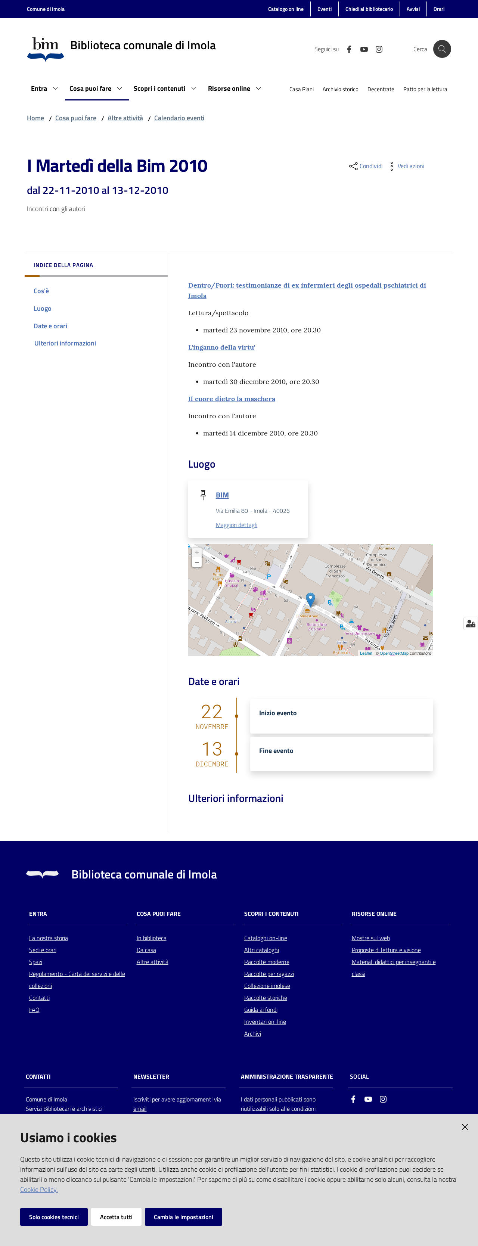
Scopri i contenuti (271, 913)
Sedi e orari (42, 949)
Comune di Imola (46, 9)
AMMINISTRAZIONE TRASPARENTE (287, 1076)
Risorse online (374, 913)
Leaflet (366, 653)
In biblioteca (152, 937)
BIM (222, 494)
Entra (38, 913)
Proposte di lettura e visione (386, 949)
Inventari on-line (265, 1021)
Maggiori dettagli (236, 524)
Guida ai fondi (260, 1009)
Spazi (35, 961)
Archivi (252, 1033)
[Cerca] (442, 49)
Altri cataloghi (261, 949)
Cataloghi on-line (265, 937)
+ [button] (197, 552)
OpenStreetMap (394, 653)
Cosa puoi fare (75, 118)
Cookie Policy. (39, 1189)
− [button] (197, 562)
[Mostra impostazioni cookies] (470, 623)
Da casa (146, 949)
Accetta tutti (116, 1216)
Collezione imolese (267, 985)
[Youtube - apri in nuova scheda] (361, 48)
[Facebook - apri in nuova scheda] (346, 48)
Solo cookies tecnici (54, 1216)
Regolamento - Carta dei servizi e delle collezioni (77, 979)
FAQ (34, 1009)
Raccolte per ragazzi (269, 973)
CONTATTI (38, 1076)
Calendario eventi (179, 118)
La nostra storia (48, 937)
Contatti (39, 997)
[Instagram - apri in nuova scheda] (376, 48)
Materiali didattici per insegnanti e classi (394, 967)
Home (35, 118)
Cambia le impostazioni (183, 1216)
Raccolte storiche (265, 997)
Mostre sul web (371, 937)
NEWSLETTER (151, 1076)
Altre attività (125, 118)
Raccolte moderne (266, 961)
